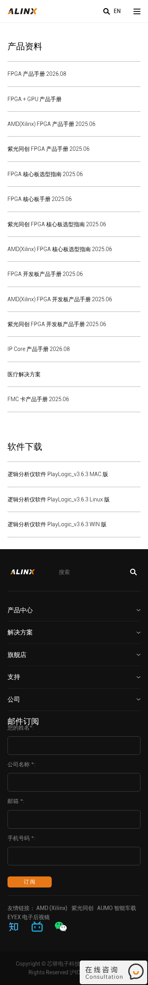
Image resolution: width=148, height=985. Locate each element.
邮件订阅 (23, 721)
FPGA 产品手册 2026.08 (36, 74)
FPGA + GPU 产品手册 (34, 99)
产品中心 (20, 610)
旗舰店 (16, 655)
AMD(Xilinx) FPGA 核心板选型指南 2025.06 (59, 249)
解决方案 (20, 632)
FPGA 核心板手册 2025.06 (39, 199)
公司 (13, 699)
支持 (13, 677)
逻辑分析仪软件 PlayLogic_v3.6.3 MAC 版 (57, 474)
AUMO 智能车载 (116, 908)
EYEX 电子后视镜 (28, 917)
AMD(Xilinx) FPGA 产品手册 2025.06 (51, 124)
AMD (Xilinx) (51, 908)
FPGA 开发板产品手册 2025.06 (45, 274)
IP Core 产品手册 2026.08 (38, 349)
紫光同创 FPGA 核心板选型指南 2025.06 (56, 224)
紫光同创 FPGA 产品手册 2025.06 (48, 149)
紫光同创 (82, 908)
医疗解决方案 (24, 374)
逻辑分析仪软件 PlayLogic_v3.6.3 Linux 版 (58, 499)
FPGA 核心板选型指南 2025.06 (45, 174)
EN (117, 11)
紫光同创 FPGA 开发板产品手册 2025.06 (56, 324)
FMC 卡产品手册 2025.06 (38, 399)
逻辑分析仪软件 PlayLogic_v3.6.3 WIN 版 (57, 524)
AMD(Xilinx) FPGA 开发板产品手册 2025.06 (59, 299)
